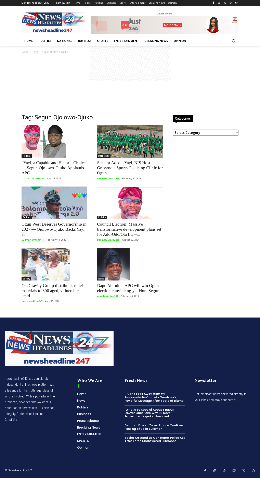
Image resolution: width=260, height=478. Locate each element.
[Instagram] (219, 3)
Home (25, 52)
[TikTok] (224, 471)
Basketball (103, 155)
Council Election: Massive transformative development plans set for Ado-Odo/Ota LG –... (129, 229)
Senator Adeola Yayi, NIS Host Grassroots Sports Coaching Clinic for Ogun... (130, 167)
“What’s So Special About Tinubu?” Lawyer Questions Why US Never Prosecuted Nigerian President (150, 413)
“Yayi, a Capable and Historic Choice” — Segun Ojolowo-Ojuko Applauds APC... (54, 167)
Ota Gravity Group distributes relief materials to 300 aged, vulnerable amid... (52, 290)
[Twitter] (225, 3)
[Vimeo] (230, 3)
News (101, 278)
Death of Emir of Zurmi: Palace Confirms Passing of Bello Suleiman (154, 427)
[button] (233, 41)
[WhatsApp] (253, 471)
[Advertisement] (130, 84)
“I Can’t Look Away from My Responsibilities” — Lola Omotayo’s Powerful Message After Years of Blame (154, 397)
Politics (26, 155)
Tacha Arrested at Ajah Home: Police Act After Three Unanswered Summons (155, 439)
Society (26, 278)
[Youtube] (236, 3)
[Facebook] (213, 3)
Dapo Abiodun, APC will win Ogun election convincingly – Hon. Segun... (129, 288)
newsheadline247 (32, 301)
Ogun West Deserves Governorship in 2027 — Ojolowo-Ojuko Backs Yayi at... (54, 229)
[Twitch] (234, 471)
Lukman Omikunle (33, 178)
